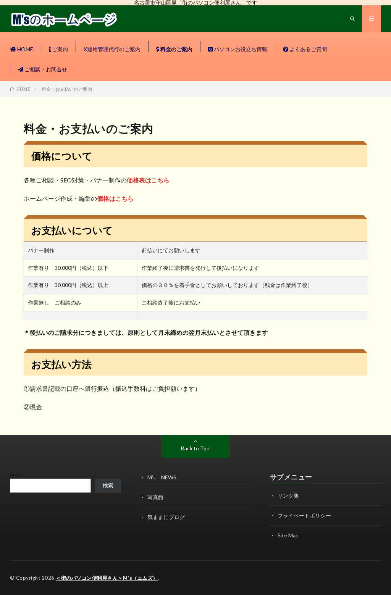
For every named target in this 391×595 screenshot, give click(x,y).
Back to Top (195, 448)
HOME (24, 49)
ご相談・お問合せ (45, 69)
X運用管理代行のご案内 (112, 49)
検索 (15, 475)
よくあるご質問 (307, 49)
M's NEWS (161, 477)
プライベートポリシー (304, 515)
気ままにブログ (166, 517)
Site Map (288, 535)
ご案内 (59, 49)
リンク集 (288, 495)
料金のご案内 (175, 49)
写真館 (155, 497)
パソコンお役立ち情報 (240, 49)
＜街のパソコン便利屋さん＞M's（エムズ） (107, 578)
